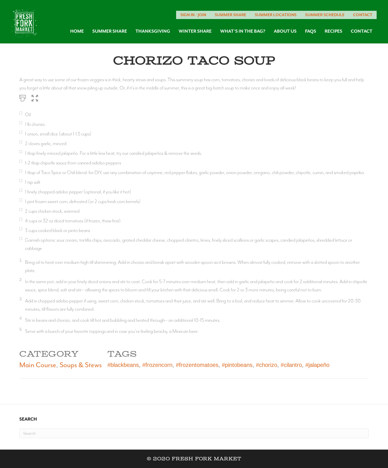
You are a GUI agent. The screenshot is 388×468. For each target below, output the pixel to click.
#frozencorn (157, 365)
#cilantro (291, 365)
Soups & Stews (81, 364)
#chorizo (266, 365)
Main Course (37, 364)
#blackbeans (123, 365)
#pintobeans (237, 365)
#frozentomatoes (197, 365)
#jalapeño (317, 365)
